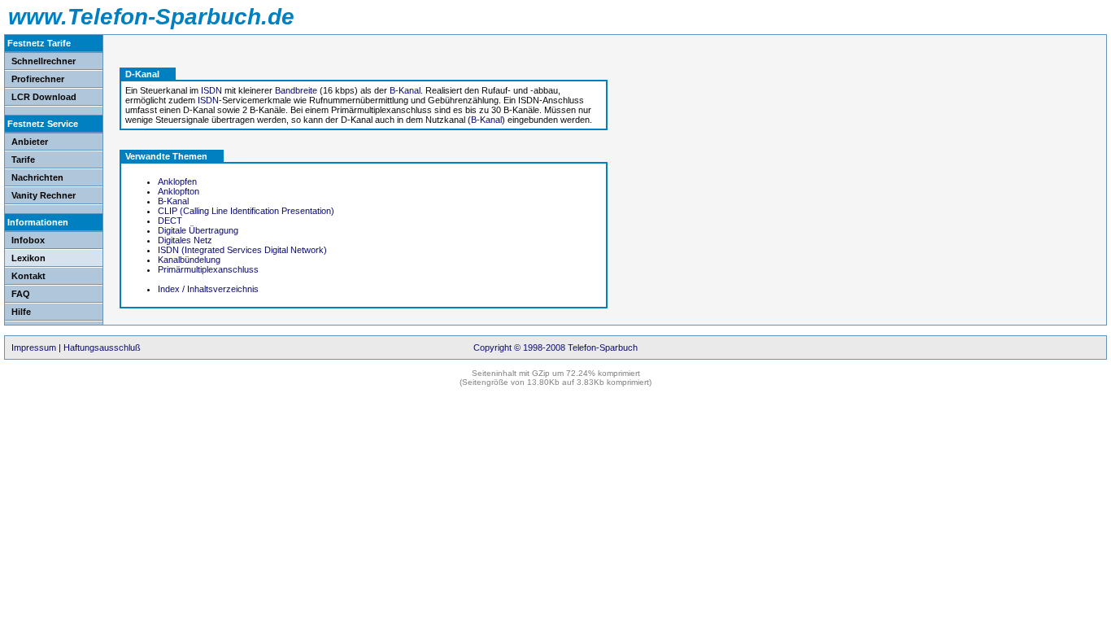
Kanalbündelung (189, 259)
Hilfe (21, 312)
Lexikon (28, 258)
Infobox (28, 240)
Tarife (23, 159)
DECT (170, 220)
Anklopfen (177, 181)
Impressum (33, 347)
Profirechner (37, 79)
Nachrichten (37, 177)
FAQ (20, 294)
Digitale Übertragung (198, 230)
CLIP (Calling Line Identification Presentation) (246, 211)
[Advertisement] (697, 122)
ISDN (211, 90)
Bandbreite (296, 90)
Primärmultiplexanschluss (208, 269)
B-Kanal (405, 90)
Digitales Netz (185, 240)
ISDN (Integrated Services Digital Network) (242, 250)
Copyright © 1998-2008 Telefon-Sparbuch (555, 347)
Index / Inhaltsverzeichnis (208, 289)
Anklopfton (178, 191)
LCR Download (43, 97)
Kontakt (28, 276)
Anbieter (29, 141)
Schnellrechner (43, 61)
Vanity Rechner (43, 195)
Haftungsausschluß (102, 347)
